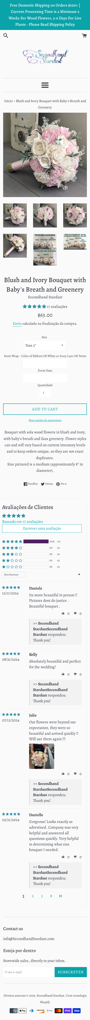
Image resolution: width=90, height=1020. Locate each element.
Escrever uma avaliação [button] (42, 528)
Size (44, 337)
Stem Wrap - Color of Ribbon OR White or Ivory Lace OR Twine (45, 356)
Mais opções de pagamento (45, 420)
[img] (11, 587)
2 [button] (33, 896)
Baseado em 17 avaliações (22, 521)
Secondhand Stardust (50, 995)
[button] (35, 306)
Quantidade (45, 385)
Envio (17, 323)
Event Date (45, 370)
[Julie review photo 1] (41, 756)
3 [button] (42, 896)
